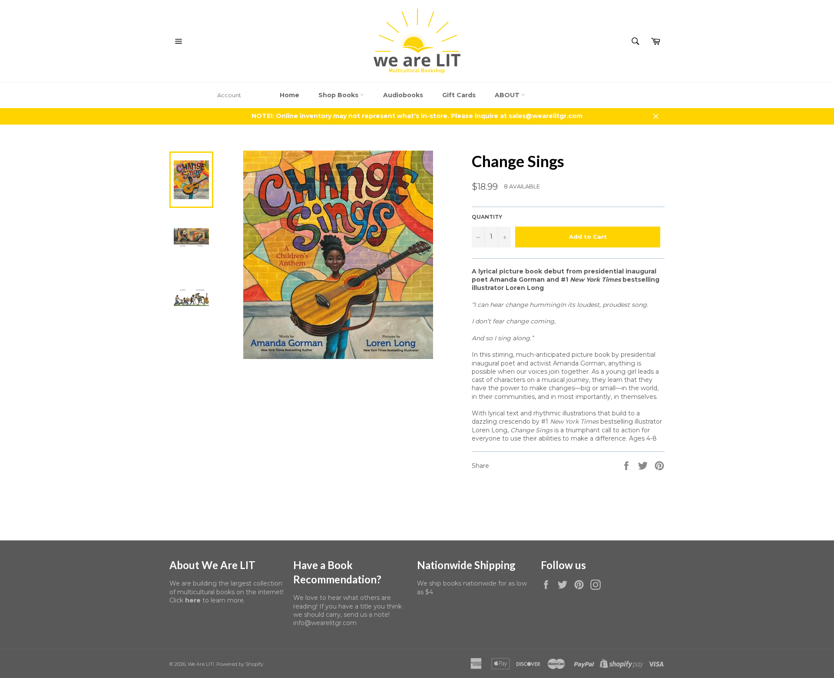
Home (289, 95)
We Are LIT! (201, 664)
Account (229, 95)
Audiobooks (403, 95)
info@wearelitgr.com (325, 623)
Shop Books (339, 95)
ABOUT (508, 95)
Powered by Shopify (239, 664)
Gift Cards (459, 95)
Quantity (487, 217)
